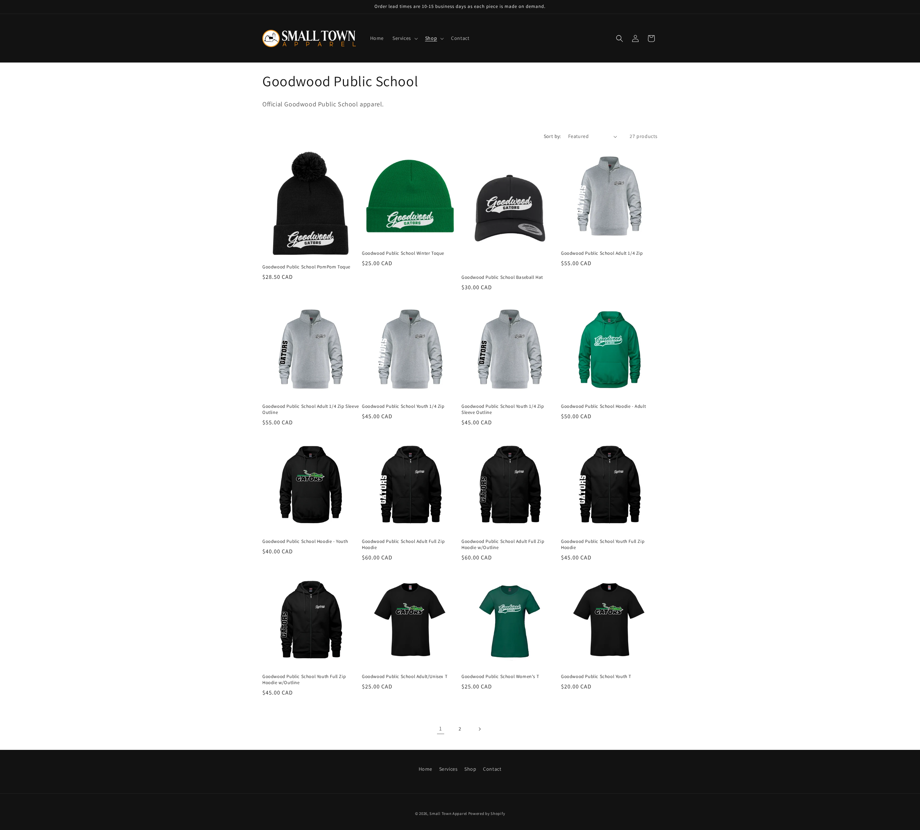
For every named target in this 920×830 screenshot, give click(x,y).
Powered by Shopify (486, 813)
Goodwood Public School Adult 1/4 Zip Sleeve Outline (310, 409)
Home (425, 769)
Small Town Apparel (448, 813)
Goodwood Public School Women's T (500, 676)
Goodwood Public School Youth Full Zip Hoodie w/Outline (304, 680)
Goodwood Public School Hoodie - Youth (305, 541)
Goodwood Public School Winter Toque (403, 253)
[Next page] (479, 729)
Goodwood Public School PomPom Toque (306, 267)
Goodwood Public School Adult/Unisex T (404, 676)
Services (448, 769)
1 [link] (440, 728)
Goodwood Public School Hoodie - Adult (603, 406)
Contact (492, 769)
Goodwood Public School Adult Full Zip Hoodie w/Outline (502, 544)
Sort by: (552, 136)
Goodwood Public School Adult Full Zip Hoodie (403, 544)
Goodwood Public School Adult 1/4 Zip (602, 253)
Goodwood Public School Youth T (596, 676)
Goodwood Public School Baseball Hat (502, 277)
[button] (404, 38)
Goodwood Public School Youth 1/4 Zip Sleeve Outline (502, 409)
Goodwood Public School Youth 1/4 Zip (403, 406)
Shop (470, 769)
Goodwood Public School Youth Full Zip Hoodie (602, 544)
